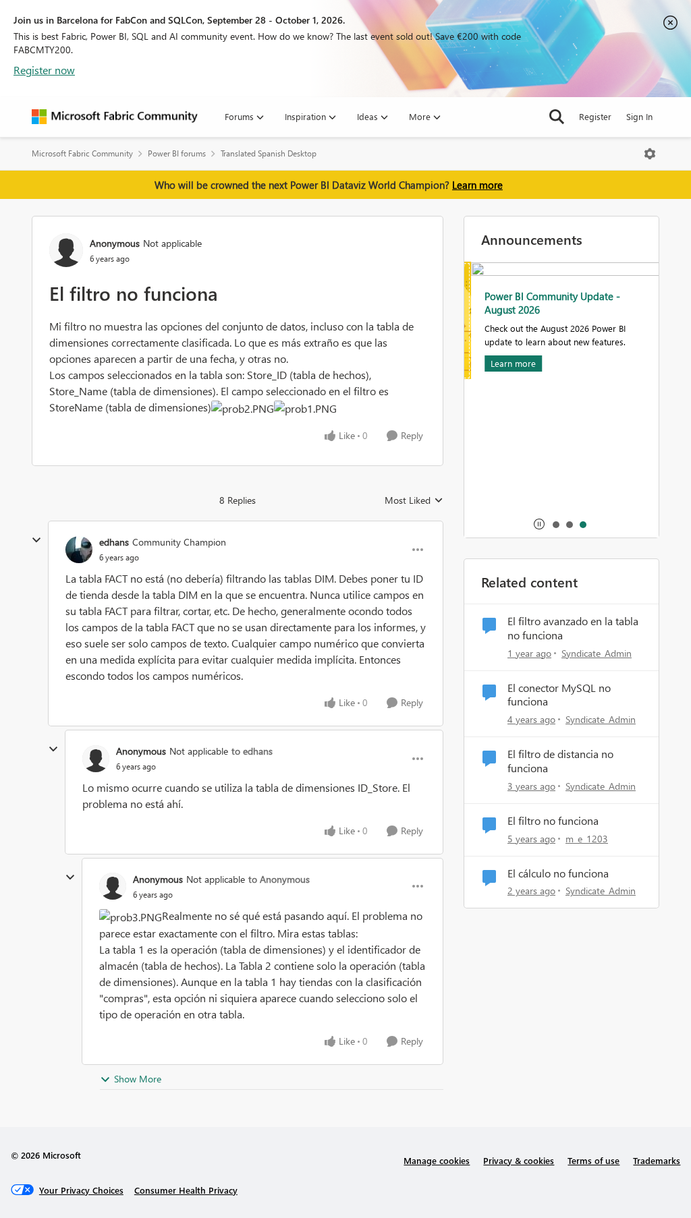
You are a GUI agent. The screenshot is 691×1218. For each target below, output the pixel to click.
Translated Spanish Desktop (268, 153)
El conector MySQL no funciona (559, 695)
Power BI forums (177, 153)
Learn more (477, 185)
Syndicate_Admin (596, 653)
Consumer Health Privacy (186, 1190)
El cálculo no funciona (558, 873)
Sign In (639, 116)
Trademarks (656, 1160)
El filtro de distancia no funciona (560, 761)
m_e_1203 (586, 838)
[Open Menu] (649, 153)
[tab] (555, 524)
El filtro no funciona (553, 821)
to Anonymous (279, 879)
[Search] (557, 117)
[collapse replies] (36, 540)
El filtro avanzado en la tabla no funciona (572, 628)
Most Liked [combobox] (414, 500)
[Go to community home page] (115, 116)
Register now (44, 70)
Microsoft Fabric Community (82, 153)
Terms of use (593, 1160)
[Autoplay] (539, 524)
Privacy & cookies (518, 1160)
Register (595, 116)
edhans (114, 541)
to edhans (252, 751)
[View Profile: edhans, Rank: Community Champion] (78, 549)
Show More (137, 1078)
